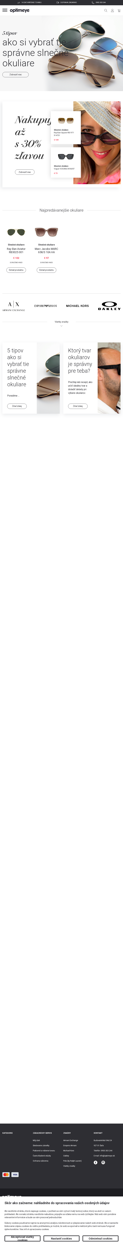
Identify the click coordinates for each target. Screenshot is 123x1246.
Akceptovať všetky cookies (22, 1238)
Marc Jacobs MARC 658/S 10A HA (46, 250)
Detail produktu (16, 270)
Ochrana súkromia (40, 1161)
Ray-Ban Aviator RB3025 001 (16, 250)
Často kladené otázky (42, 1156)
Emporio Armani (69, 1146)
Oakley (66, 1156)
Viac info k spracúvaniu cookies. (34, 1229)
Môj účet (36, 1140)
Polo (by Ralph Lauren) (72, 1161)
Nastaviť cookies (61, 1238)
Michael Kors (68, 1151)
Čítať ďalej (17, 406)
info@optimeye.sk (107, 1156)
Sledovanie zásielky (41, 1146)
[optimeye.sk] (20, 10)
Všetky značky (69, 1166)
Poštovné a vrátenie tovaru (44, 1151)
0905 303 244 (101, 2)
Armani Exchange (70, 1140)
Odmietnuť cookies (100, 1238)
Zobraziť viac (15, 69)
